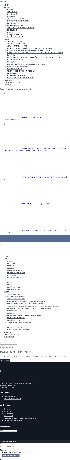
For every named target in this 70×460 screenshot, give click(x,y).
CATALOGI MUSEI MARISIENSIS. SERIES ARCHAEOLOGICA (28, 50)
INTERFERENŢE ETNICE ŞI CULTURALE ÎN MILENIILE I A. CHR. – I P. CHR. (33, 57)
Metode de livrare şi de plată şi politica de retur (20, 418)
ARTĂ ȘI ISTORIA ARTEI (15, 18)
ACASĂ (6, 5)
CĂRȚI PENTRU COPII (15, 37)
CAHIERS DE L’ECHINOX (16, 75)
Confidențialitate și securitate (13, 420)
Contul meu (7, 409)
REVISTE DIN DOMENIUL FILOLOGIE (20, 78)
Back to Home (5, 360)
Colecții (6, 39)
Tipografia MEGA (9, 397)
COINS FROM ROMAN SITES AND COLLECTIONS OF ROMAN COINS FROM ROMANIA (35, 54)
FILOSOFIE (11, 32)
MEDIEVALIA (11, 62)
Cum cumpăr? (8, 416)
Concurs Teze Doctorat (12, 82)
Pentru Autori (8, 80)
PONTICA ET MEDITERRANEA (18, 66)
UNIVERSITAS (12, 73)
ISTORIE (10, 9)
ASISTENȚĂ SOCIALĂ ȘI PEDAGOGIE (20, 28)
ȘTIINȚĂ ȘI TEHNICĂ (14, 34)
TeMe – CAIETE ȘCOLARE (12, 399)
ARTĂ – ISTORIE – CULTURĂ (17, 46)
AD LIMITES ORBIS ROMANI (17, 44)
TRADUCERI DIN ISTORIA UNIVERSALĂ (21, 71)
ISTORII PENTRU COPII (15, 59)
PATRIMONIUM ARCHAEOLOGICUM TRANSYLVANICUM (27, 64)
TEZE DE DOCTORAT (15, 41)
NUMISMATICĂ (12, 14)
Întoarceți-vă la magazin (17, 452)
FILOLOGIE (11, 16)
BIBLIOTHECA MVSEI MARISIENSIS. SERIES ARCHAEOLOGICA (29, 48)
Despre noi (7, 411)
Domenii (6, 7)
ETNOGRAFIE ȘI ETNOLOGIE (18, 21)
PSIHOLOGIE (12, 30)
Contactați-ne (8, 85)
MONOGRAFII (12, 23)
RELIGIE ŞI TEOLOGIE (15, 25)
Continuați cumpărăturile (10, 455)
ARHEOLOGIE (12, 12)
